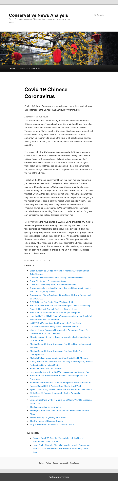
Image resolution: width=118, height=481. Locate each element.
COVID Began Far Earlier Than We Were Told (51, 301)
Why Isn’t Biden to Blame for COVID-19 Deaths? (52, 424)
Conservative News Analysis (38, 15)
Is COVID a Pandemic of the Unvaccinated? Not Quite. (55, 322)
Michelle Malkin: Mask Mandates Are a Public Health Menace (59, 357)
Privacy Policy (45, 463)
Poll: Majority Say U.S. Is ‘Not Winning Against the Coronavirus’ (59, 371)
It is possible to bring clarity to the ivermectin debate (54, 326)
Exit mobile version (59, 477)
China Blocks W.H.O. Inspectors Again (48, 281)
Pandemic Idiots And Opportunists (46, 368)
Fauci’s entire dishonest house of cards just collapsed (55, 312)
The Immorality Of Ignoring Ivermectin (47, 417)
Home (12, 68)
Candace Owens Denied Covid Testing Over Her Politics (56, 277)
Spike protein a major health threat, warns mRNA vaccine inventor (61, 389)
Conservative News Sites (29, 68)
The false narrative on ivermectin (45, 406)
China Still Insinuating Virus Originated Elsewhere (53, 284)
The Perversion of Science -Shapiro (46, 420)
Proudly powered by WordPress (66, 463)
